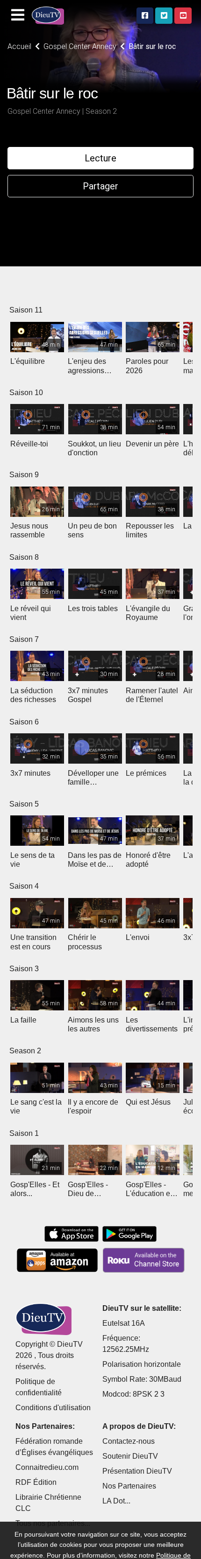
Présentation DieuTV (137, 1471)
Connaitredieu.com (47, 1467)
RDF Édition (36, 1482)
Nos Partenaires (129, 1486)
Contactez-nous (128, 1441)
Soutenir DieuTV (130, 1456)
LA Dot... (116, 1501)
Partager (100, 186)
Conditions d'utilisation (53, 1408)
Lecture (100, 158)
